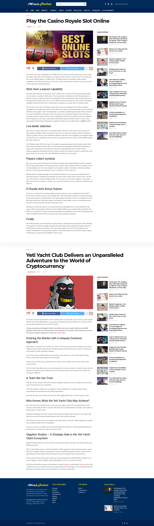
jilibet (84, 121)
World (61, 10)
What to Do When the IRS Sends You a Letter (120, 508)
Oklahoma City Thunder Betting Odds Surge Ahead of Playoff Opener (118, 104)
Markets (44, 10)
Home (32, 10)
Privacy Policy (82, 490)
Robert (29, 26)
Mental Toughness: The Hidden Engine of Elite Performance (117, 61)
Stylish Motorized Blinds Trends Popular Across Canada (117, 124)
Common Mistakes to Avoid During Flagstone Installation (117, 114)
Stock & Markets (108, 10)
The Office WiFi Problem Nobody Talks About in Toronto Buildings (118, 135)
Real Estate (78, 10)
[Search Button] (84, 4)
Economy (69, 10)
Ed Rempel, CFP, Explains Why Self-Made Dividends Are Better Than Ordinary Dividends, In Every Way (120, 493)
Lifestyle (87, 10)
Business (53, 10)
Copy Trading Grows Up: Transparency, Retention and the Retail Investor (118, 93)
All (31, 15)
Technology (96, 10)
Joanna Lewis (31, 272)
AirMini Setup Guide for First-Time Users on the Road (117, 71)
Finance (54, 490)
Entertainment (56, 494)
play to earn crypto (59, 333)
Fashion (54, 496)
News (37, 10)
